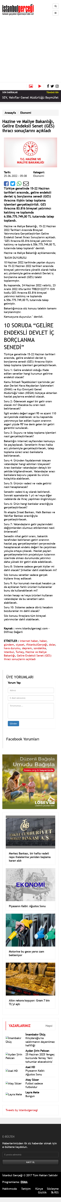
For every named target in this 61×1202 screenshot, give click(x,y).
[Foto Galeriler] (30, 86)
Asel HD (30, 1067)
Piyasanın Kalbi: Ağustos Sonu (27, 906)
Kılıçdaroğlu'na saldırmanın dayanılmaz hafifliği (40, 1041)
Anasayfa (10, 112)
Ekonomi (25, 112)
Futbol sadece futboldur (34, 1085)
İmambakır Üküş (35, 1034)
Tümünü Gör (52, 92)
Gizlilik (42, 1192)
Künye (39, 1188)
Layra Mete (32, 1092)
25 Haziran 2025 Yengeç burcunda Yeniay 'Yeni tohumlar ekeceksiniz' (40, 1058)
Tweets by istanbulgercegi (22, 1110)
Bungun (30, 1096)
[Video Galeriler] (41, 86)
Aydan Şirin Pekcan (37, 1050)
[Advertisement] (30, 47)
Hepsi (49, 1026)
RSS (56, 1192)
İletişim (26, 1188)
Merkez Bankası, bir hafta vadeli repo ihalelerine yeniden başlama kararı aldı (30, 857)
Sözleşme (53, 1188)
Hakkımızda (9, 1188)
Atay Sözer (32, 1079)
